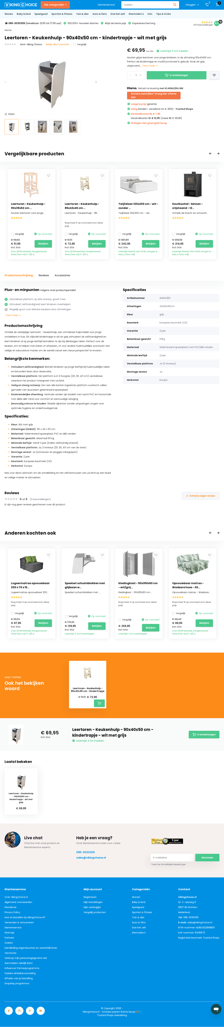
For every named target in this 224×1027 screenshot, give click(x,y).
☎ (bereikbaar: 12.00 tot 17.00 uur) (33, 23)
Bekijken (43, 243)
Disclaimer (11, 907)
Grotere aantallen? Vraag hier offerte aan (153, 95)
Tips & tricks (163, 14)
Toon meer (149, 65)
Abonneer (207, 857)
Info (150, 14)
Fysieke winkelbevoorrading (20, 973)
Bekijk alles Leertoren (57, 44)
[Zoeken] (175, 5)
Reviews (44, 275)
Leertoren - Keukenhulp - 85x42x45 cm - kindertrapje (87, 690)
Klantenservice (106, 4)
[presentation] (6, 82)
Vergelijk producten (95, 912)
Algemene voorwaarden (18, 902)
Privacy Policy (12, 912)
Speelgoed (41, 14)
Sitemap (9, 932)
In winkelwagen (179, 75)
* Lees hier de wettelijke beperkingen (168, 864)
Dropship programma (17, 983)
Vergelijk (81, 44)
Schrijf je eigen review (202, 495)
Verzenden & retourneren (19, 922)
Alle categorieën (54, 4)
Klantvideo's (136, 14)
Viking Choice (34, 44)
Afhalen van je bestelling (19, 978)
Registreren (90, 897)
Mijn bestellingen (93, 902)
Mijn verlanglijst (92, 907)
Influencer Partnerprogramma (22, 968)
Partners (9, 937)
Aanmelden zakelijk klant (19, 963)
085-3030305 (85, 852)
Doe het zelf (118, 14)
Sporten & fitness (61, 14)
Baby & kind (24, 14)
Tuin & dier (82, 14)
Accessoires (62, 275)
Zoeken (9, 942)
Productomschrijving (19, 275)
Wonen (9, 14)
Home (8, 30)
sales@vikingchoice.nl (91, 858)
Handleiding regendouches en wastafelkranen (31, 947)
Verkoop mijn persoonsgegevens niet (26, 958)
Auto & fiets (99, 14)
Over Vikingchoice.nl (16, 897)
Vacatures (10, 953)
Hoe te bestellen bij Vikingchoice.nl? (25, 917)
